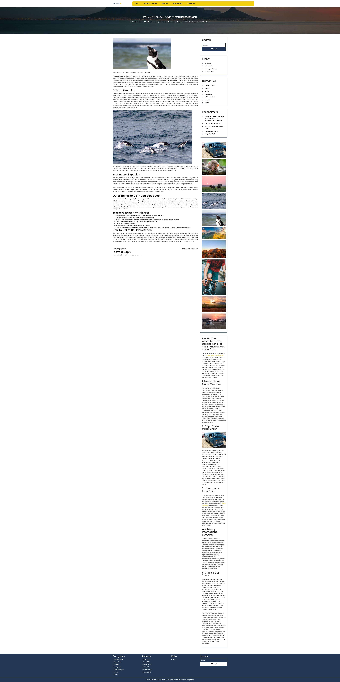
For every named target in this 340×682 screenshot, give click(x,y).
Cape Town (160, 22)
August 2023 (147, 664)
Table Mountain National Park (176, 80)
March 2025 (146, 659)
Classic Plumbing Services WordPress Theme (162, 680)
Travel (179, 22)
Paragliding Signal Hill (119, 249)
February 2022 (147, 669)
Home (136, 3)
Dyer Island (126, 180)
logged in (124, 255)
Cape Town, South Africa (214, 355)
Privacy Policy (177, 3)
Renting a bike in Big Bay (190, 249)
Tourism (171, 22)
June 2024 (146, 662)
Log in (174, 659)
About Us (165, 3)
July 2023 (146, 667)
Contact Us (191, 3)
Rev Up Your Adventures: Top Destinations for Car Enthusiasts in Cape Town (214, 118)
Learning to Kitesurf (150, 3)
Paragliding (208, 94)
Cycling (207, 91)
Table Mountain (210, 97)
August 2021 (147, 672)
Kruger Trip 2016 (210, 134)
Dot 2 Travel (134, 22)
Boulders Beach (147, 22)
